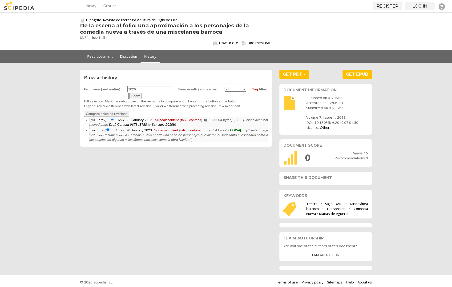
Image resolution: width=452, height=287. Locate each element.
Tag (255, 89)
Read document (100, 56)
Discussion (128, 56)
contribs (195, 120)
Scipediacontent (167, 120)
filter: (259, 89)
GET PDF (293, 74)
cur (93, 130)
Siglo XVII (334, 203)
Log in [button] (419, 6)
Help (350, 282)
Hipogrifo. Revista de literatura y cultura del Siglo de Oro (132, 19)
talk (183, 120)
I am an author (325, 255)
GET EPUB (357, 74)
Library (90, 5)
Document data (259, 42)
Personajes (336, 208)
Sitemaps (334, 282)
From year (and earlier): (102, 89)
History (150, 56)
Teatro (312, 203)
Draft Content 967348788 (128, 124)
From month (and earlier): (198, 89)
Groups (110, 5)
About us (365, 282)
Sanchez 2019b (163, 124)
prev (102, 120)
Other (325, 127)
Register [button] (387, 6)
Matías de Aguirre (333, 213)
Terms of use (287, 282)
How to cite (228, 42)
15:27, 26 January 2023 (134, 120)
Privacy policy (312, 282)
